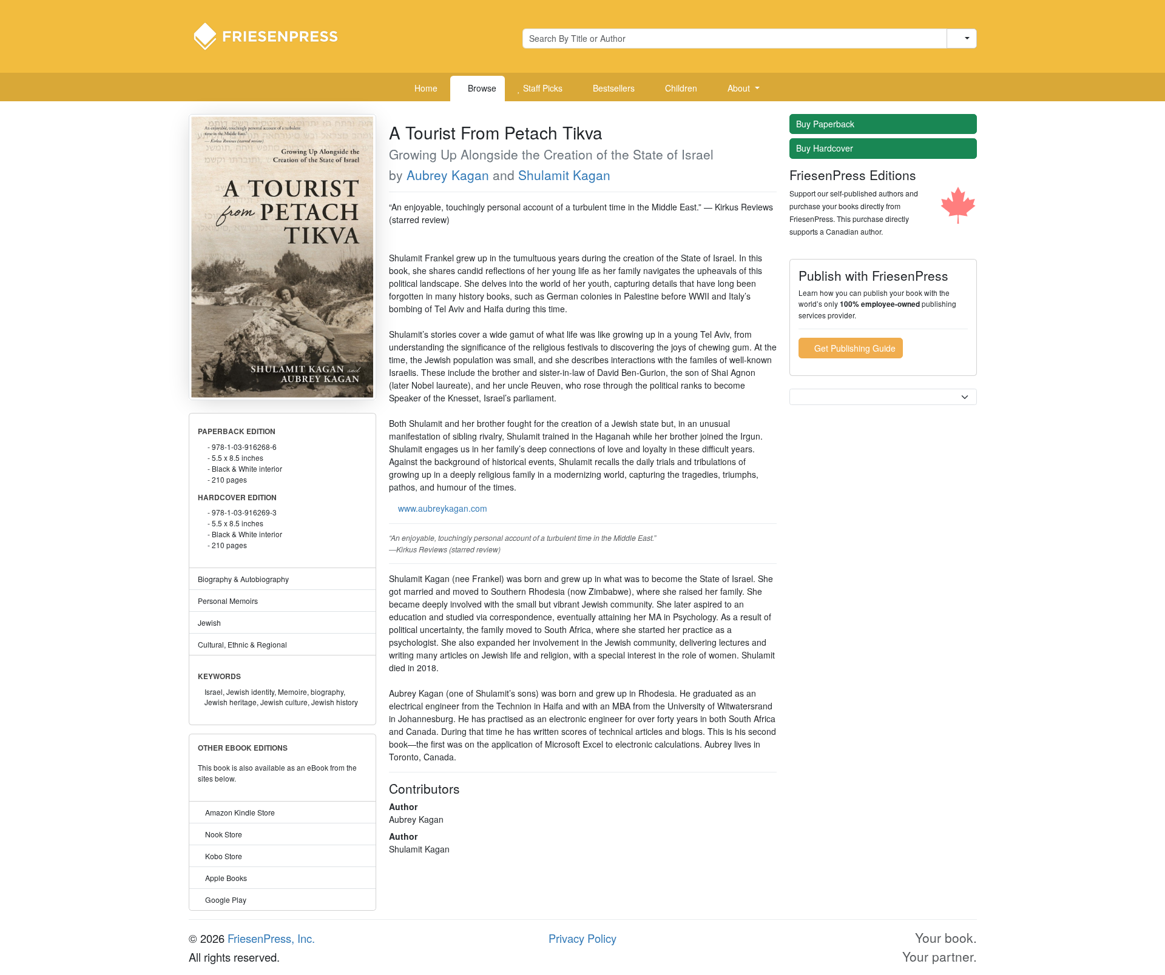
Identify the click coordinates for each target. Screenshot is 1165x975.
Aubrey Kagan (448, 175)
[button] (739, 88)
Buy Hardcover (826, 148)
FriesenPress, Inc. (271, 938)
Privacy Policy (582, 938)
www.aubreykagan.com (442, 508)
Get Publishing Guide (854, 348)
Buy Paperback (826, 124)
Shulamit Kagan (564, 175)
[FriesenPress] (274, 35)
